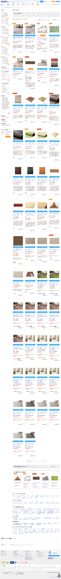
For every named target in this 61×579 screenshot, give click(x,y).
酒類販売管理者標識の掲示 (28, 558)
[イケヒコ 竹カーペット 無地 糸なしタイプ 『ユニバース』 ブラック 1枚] (30, 170)
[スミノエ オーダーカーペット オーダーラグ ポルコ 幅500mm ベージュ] (42, 403)
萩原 (41, 495)
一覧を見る (14, 538)
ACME (14, 495)
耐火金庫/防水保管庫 (50, 511)
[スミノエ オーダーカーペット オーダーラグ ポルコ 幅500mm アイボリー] (18, 403)
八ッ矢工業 (18, 496)
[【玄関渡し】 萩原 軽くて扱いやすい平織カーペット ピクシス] (30, 29)
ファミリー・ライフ (47, 495)
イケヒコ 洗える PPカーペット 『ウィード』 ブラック (18, 144)
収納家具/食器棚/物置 (50, 512)
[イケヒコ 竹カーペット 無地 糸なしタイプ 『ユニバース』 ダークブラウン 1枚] (18, 170)
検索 (41, 1)
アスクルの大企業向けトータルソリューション (42, 557)
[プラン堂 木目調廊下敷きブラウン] (54, 205)
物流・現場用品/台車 (25, 523)
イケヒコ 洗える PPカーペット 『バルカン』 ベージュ (42, 144)
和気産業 (36, 496)
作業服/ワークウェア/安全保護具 (29, 524)
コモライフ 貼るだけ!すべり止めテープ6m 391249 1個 (7, 132)
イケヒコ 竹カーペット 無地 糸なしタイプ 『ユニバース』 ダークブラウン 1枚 (18, 180)
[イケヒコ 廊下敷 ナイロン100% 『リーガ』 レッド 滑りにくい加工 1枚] (18, 205)
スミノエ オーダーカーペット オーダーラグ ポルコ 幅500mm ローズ (54, 413)
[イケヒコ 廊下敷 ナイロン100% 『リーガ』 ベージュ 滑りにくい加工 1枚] (54, 170)
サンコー (28, 495)
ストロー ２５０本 (36, 528)
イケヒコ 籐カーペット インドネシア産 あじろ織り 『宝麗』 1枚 (42, 214)
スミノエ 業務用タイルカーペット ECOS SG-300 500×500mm (18, 250)
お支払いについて (3, 554)
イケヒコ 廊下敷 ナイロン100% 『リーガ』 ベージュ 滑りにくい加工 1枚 (54, 180)
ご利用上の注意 (27, 556)
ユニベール (23, 496)
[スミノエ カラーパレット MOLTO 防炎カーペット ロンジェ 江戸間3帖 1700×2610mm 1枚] (18, 371)
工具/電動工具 (32, 523)
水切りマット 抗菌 (53, 531)
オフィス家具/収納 (6, 7)
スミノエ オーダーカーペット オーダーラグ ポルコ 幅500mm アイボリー (18, 413)
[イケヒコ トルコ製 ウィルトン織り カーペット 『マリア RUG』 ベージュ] (18, 99)
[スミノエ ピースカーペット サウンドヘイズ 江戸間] (42, 241)
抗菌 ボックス (37, 532)
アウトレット (15, 93)
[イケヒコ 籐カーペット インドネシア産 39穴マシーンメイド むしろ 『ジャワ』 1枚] (30, 205)
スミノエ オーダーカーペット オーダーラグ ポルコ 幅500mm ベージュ (42, 413)
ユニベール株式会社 (39, 42)
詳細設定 (38, 1)
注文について (2, 552)
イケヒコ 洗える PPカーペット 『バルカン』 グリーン (30, 144)
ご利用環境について (27, 555)
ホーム (2, 7)
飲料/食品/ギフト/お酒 (26, 519)
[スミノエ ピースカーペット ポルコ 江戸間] (18, 274)
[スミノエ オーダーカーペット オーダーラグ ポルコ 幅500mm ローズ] (54, 403)
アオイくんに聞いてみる (54, 555)
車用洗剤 (47, 531)
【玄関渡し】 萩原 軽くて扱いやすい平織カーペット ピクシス (30, 38)
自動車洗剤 (31, 532)
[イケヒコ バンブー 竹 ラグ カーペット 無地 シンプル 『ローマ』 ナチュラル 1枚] (54, 135)
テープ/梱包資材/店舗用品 (16, 523)
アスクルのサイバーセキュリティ (17, 557)
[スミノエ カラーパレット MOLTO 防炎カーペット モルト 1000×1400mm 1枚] (42, 274)
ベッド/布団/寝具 (38, 513)
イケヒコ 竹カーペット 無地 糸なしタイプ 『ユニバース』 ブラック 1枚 (30, 180)
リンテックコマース (30, 496)
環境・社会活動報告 (15, 554)
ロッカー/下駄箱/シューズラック (41, 511)
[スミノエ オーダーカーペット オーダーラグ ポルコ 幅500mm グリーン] (30, 403)
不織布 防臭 (43, 528)
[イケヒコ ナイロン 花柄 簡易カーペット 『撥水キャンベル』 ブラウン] (30, 99)
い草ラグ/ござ (42, 502)
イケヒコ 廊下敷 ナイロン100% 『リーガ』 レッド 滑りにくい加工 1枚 (18, 214)
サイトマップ (27, 552)
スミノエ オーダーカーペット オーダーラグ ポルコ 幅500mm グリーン (30, 413)
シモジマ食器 (15, 528)
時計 (20, 512)
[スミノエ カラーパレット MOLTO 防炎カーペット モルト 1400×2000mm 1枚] (54, 274)
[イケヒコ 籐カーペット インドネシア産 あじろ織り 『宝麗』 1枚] (42, 205)
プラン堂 (52, 496)
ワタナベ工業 (42, 496)
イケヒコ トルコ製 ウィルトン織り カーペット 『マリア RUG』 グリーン (54, 72)
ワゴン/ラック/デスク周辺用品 (47, 508)
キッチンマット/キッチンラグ (17, 503)
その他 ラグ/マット (41, 503)
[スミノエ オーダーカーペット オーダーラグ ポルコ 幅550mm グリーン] (30, 435)
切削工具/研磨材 (38, 523)
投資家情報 (14, 553)
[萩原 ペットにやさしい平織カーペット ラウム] (42, 62)
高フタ (30, 528)
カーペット (16, 7)
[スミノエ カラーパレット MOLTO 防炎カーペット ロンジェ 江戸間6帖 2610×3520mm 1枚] (42, 371)
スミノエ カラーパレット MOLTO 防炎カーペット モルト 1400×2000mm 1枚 (54, 283)
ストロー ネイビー (50, 528)
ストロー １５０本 (41, 531)
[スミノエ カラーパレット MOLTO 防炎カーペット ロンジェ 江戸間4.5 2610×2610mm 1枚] (30, 371)
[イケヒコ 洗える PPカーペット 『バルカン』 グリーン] (30, 135)
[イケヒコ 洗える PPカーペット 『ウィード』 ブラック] (18, 135)
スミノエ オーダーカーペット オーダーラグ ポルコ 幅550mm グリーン (30, 444)
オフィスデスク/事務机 (37, 508)
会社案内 (14, 552)
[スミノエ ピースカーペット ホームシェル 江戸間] (54, 241)
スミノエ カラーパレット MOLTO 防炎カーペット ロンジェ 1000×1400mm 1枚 (30, 347)
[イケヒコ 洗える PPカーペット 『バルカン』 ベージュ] (42, 135)
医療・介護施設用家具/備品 (41, 512)
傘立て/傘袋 (33, 512)
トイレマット (25, 503)
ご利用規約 (26, 553)
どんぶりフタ (21, 532)
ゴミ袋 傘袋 (29, 531)
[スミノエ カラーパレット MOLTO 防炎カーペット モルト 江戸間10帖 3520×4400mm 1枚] (18, 306)
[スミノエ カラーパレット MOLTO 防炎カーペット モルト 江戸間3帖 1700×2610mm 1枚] (30, 306)
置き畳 (37, 502)
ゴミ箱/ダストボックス (26, 512)
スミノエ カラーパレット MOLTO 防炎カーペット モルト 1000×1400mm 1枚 (42, 283)
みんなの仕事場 (39, 554)
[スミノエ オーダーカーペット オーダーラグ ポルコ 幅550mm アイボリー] (18, 435)
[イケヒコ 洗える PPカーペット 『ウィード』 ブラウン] (54, 99)
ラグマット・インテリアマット (17, 502)
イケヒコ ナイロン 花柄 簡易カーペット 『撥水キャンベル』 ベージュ (42, 108)
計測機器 (44, 523)
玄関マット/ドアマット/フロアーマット (52, 502)
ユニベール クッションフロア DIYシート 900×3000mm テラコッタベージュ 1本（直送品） (42, 38)
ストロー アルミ (53, 532)
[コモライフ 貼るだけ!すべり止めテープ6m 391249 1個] (3, 132)
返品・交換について (3, 555)
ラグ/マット (12, 7)
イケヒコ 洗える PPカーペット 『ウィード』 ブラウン (54, 108)
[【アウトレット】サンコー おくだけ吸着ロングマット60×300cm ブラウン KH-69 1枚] (30, 62)
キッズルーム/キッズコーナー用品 (48, 513)
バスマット (31, 503)
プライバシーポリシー (28, 554)
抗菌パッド (20, 528)
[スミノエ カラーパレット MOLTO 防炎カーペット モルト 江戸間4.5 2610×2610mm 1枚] (42, 306)
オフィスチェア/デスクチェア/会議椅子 (18, 508)
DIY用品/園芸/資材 (38, 524)
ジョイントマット (31, 502)
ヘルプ (50, 1)
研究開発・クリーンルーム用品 (52, 523)
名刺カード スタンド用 (45, 532)
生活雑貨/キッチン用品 (17, 519)
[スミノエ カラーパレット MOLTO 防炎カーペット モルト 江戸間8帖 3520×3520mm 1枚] (18, 338)
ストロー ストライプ (22, 531)
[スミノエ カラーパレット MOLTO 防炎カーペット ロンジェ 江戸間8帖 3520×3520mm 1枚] (54, 371)
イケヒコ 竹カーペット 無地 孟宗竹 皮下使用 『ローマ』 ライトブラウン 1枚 (42, 180)
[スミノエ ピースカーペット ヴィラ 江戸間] (30, 241)
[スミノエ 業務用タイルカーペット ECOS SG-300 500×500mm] (18, 241)
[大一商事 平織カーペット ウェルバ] (30, 274)
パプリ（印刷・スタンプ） (40, 553)
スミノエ (32, 495)
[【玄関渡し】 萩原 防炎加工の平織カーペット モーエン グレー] (18, 29)
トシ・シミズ (57, 496)
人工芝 (36, 503)
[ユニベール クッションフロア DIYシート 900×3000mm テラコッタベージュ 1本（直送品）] (42, 29)
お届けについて (3, 553)
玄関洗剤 (34, 531)
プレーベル (53, 495)
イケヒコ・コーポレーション (20, 495)
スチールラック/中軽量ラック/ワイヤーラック (27, 511)
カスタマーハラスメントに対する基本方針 (18, 556)
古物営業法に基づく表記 (28, 557)
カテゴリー (2, 4)
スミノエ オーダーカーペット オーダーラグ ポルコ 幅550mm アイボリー (18, 444)
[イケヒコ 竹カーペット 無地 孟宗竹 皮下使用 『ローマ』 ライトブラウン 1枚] (42, 170)
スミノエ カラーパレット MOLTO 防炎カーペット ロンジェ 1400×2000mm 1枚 (42, 347)
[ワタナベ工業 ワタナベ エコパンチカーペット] (54, 29)
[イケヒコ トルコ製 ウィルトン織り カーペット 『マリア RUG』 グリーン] (54, 62)
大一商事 (37, 495)
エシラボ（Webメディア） (40, 555)
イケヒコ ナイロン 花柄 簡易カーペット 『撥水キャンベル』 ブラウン (30, 108)
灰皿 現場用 (21, 533)
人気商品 (14, 23)
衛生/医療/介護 (34, 519)
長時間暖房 (26, 532)
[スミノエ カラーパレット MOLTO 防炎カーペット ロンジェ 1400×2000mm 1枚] (42, 338)
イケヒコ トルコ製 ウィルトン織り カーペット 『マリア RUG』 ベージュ (18, 108)
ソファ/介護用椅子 (29, 508)
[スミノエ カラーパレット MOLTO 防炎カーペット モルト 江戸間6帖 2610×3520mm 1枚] (54, 306)
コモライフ (47, 496)
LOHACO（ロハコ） (39, 552)
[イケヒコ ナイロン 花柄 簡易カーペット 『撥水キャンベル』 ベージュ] (42, 99)
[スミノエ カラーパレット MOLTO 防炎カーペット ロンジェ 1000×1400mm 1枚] (30, 338)
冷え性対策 (25, 528)
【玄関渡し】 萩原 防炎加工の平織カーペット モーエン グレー (18, 38)
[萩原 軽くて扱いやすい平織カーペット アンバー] (18, 62)
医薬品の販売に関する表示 (28, 559)
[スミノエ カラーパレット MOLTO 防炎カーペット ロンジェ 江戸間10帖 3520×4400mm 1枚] (54, 338)
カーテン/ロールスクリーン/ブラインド (28, 513)
